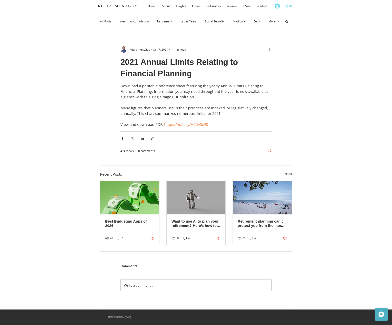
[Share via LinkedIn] (142, 138)
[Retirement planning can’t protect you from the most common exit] (262, 197)
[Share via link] (152, 138)
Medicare (239, 21)
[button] (287, 21)
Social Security (215, 21)
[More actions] (269, 49)
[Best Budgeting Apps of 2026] (129, 197)
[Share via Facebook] (122, 138)
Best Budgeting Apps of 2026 (126, 223)
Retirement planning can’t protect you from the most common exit (260, 223)
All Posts (105, 21)
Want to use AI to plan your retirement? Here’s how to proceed (195, 223)
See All (287, 174)
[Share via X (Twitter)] (132, 138)
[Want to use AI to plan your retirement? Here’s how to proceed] (196, 197)
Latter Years (188, 21)
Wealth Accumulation (134, 21)
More (272, 21)
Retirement (164, 21)
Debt (257, 21)
